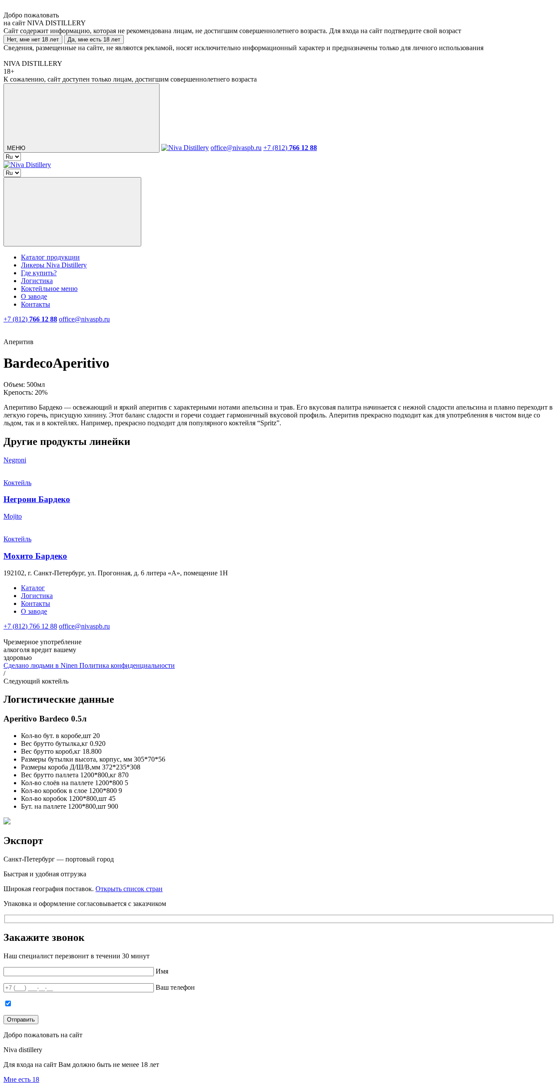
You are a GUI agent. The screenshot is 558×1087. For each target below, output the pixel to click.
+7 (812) (290, 147)
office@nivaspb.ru (236, 147)
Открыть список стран (129, 888)
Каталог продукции (50, 257)
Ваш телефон (175, 987)
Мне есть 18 (21, 1079)
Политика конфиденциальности (127, 665)
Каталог (33, 587)
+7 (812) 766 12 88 (30, 626)
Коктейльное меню (49, 288)
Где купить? (39, 273)
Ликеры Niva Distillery (54, 265)
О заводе (34, 296)
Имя (162, 971)
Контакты (35, 304)
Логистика (37, 280)
